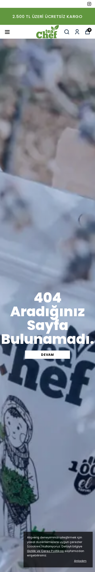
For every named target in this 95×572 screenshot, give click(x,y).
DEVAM (47, 354)
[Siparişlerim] (77, 32)
